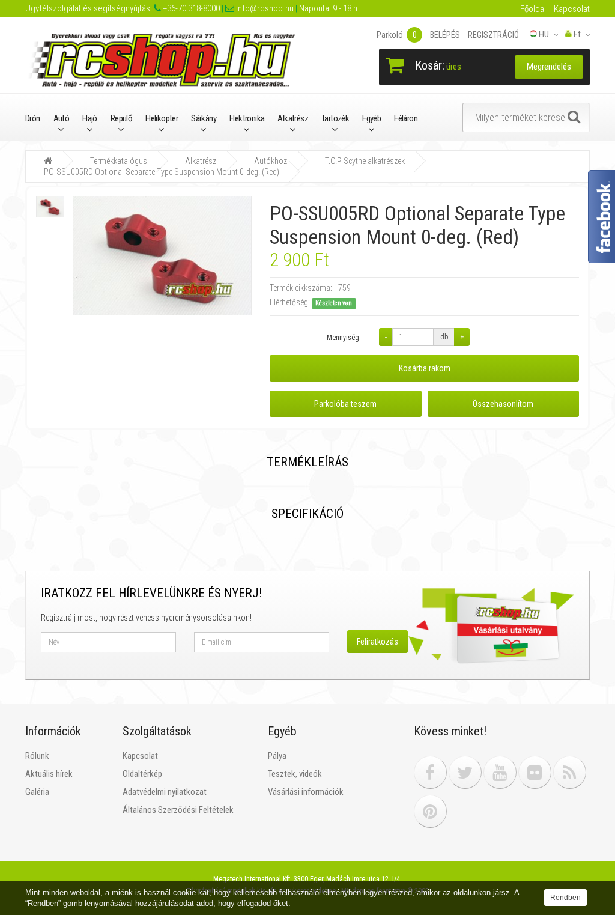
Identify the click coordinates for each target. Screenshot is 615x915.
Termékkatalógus (118, 161)
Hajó (89, 118)
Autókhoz (270, 161)
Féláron (405, 118)
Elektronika (246, 118)
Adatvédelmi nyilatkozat (165, 791)
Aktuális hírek (49, 773)
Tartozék (335, 118)
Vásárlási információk (306, 791)
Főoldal (533, 9)
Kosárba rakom (424, 368)
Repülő (121, 118)
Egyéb (371, 118)
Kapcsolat (572, 9)
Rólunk (37, 755)
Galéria (37, 791)
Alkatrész (292, 118)
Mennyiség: (344, 337)
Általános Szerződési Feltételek (178, 809)
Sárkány (203, 118)
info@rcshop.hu (264, 8)
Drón (32, 118)
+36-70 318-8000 (190, 8)
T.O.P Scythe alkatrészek (365, 161)
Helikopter (161, 118)
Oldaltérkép (142, 773)
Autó (61, 118)
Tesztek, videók (295, 773)
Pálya (277, 755)
